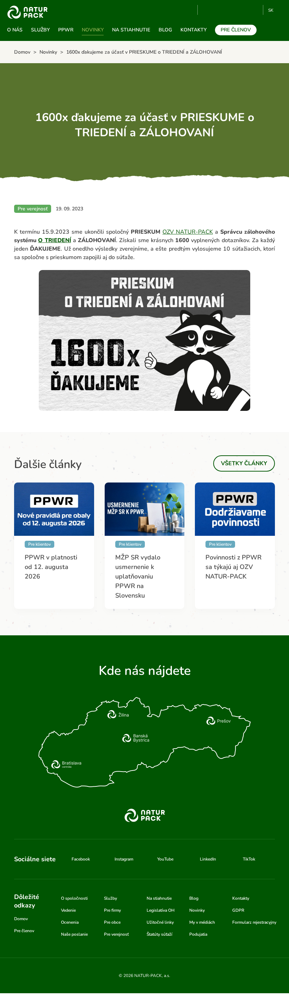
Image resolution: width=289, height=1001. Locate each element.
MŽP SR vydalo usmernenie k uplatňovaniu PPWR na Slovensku (137, 576)
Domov (21, 919)
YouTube (207, 10)
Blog (165, 29)
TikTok (255, 10)
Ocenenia (70, 922)
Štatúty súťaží (159, 934)
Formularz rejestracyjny (254, 922)
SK (270, 10)
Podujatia (198, 934)
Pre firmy (112, 910)
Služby (40, 29)
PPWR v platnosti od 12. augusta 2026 (51, 567)
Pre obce (112, 922)
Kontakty (193, 29)
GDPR (238, 910)
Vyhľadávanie (189, 10)
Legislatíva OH (160, 910)
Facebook (220, 10)
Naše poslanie (74, 934)
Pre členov (236, 29)
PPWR (65, 29)
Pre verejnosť (116, 934)
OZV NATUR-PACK (187, 232)
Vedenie (68, 910)
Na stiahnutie (131, 29)
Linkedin (243, 10)
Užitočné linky (160, 922)
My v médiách (202, 922)
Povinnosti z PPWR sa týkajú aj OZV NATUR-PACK (233, 567)
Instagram (231, 10)
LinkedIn (208, 859)
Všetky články (244, 463)
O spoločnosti (74, 898)
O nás (15, 29)
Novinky (93, 29)
